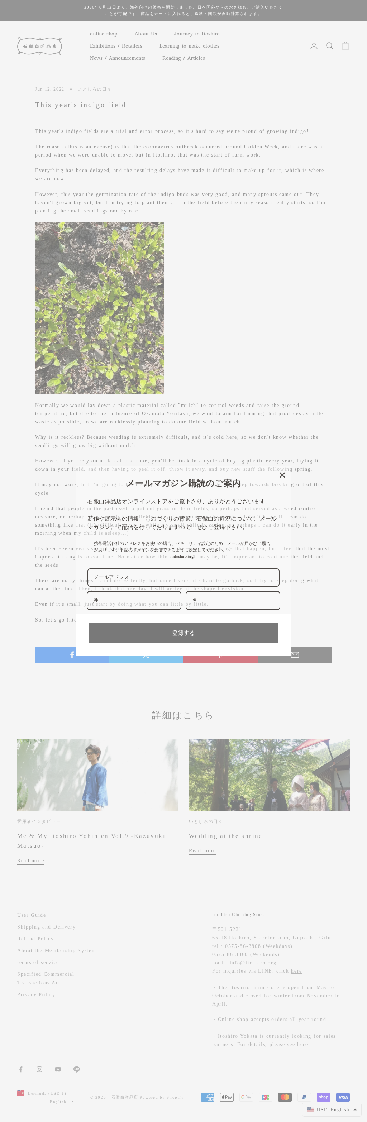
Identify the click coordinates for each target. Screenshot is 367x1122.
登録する (183, 633)
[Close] (282, 475)
